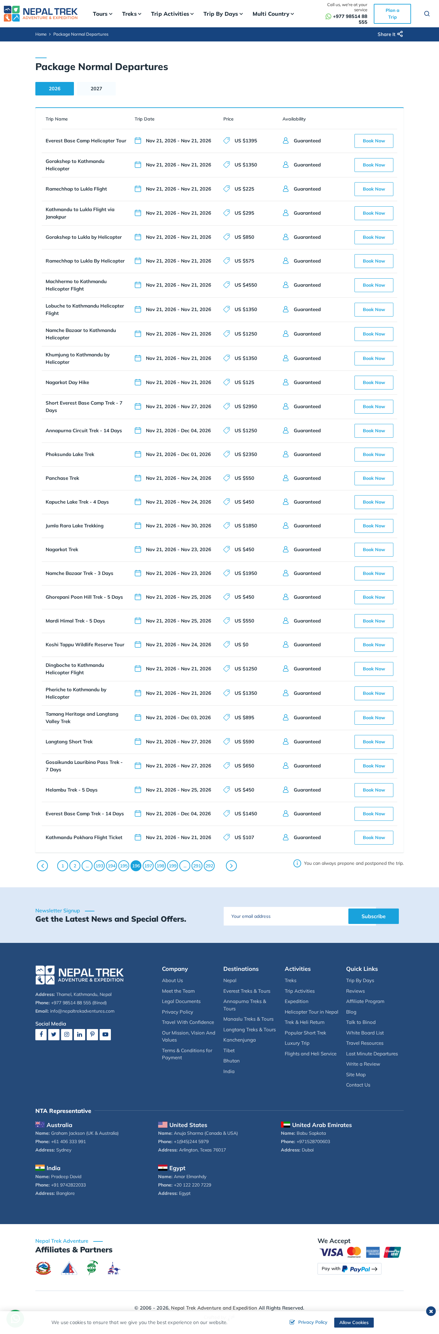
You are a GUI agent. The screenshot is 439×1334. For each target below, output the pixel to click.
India (229, 1071)
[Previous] (42, 865)
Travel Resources (364, 1043)
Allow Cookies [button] (354, 1322)
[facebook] (41, 1034)
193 (99, 866)
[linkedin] (79, 1034)
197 (148, 866)
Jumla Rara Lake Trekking (74, 526)
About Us (172, 980)
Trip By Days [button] (220, 13)
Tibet (229, 1050)
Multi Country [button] (271, 13)
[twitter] (53, 1034)
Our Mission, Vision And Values (188, 1036)
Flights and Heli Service (310, 1054)
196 (136, 866)
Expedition (297, 1001)
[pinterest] (92, 1034)
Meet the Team (178, 991)
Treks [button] (129, 13)
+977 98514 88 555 (350, 19)
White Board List (365, 1033)
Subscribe (374, 916)
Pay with (331, 1268)
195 (124, 866)
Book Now (374, 141)
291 (197, 866)
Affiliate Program (365, 1001)
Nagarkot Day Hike (67, 382)
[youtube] (105, 1034)
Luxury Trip (297, 1043)
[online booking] (361, 1252)
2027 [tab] (96, 88)
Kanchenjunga (239, 1040)
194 (111, 866)
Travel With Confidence (188, 1022)
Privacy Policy (177, 1012)
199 (172, 866)
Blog (351, 1012)
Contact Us (358, 1085)
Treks (290, 980)
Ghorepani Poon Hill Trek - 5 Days (84, 597)
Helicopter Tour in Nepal (311, 1012)
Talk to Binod (361, 1022)
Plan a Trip (392, 13)
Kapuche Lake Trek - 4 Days (77, 502)
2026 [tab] (54, 88)
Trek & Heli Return (305, 1022)
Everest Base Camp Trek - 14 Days (85, 813)
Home (41, 34)
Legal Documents (181, 1001)
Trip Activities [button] (170, 13)
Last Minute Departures (372, 1054)
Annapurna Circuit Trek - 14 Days (84, 430)
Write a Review (363, 1064)
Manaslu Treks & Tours (248, 1019)
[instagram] (66, 1034)
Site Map (356, 1074)
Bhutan (231, 1061)
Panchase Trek (62, 478)
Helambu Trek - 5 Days (72, 790)
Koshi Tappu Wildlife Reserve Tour (85, 644)
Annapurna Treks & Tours (244, 1005)
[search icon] (423, 14)
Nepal (230, 980)
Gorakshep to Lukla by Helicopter (84, 237)
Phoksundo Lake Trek (70, 454)
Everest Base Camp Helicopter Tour (86, 141)
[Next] (231, 865)
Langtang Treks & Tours (249, 1029)
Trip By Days (360, 980)
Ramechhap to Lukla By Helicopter (85, 261)
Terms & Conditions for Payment (187, 1054)
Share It (386, 34)
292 (209, 866)
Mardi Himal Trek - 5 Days (75, 621)
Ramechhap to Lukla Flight (76, 189)
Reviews (355, 991)
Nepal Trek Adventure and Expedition (214, 1308)
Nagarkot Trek (62, 549)
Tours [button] (100, 13)
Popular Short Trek (305, 1033)
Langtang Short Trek (69, 742)
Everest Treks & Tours (246, 991)
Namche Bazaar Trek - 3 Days (79, 573)
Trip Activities (300, 991)
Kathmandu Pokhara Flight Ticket (84, 837)
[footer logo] (79, 974)
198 (160, 866)
